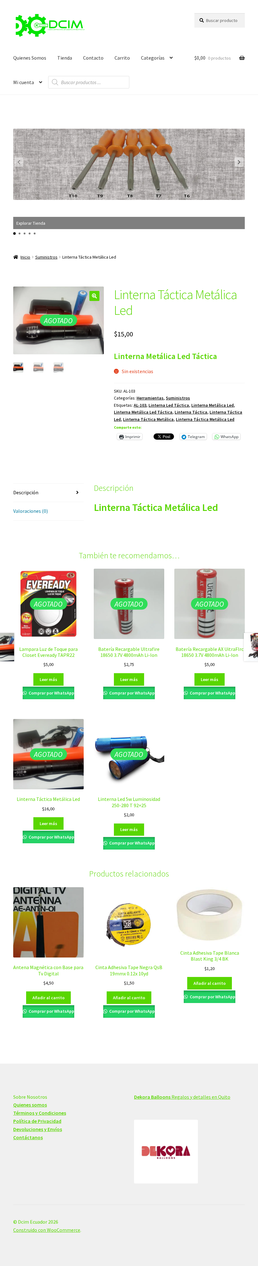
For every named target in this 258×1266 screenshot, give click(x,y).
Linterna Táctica (191, 412)
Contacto (93, 58)
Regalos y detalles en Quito (182, 1097)
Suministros (46, 257)
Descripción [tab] (25, 492)
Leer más (48, 679)
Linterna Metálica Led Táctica (143, 412)
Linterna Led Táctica (169, 405)
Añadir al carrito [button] (48, 997)
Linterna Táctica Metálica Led (205, 419)
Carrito (122, 58)
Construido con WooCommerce (46, 1230)
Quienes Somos (29, 58)
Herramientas (150, 398)
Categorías (153, 58)
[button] (239, 162)
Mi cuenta (23, 82)
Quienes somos (30, 1105)
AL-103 (140, 405)
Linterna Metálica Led (212, 405)
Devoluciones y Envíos (37, 1129)
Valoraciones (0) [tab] (30, 511)
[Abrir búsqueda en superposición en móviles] (88, 82)
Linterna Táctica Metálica (148, 419)
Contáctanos (28, 1137)
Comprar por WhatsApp (51, 693)
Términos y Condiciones (39, 1113)
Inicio (25, 257)
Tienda (64, 58)
